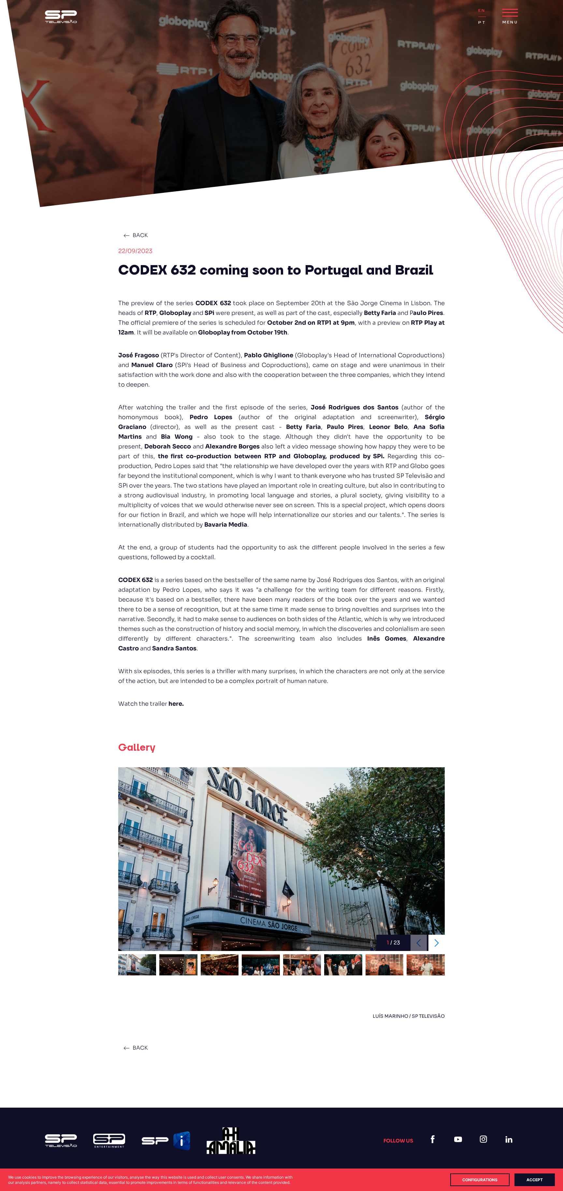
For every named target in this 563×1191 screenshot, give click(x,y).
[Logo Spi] (165, 1140)
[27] (231, 1140)
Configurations (480, 1179)
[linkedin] (510, 1147)
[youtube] (459, 1147)
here (175, 703)
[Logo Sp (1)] (61, 16)
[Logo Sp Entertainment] (109, 1141)
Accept (535, 1179)
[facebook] (434, 1147)
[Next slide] (436, 943)
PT (482, 22)
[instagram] (485, 1147)
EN (481, 10)
